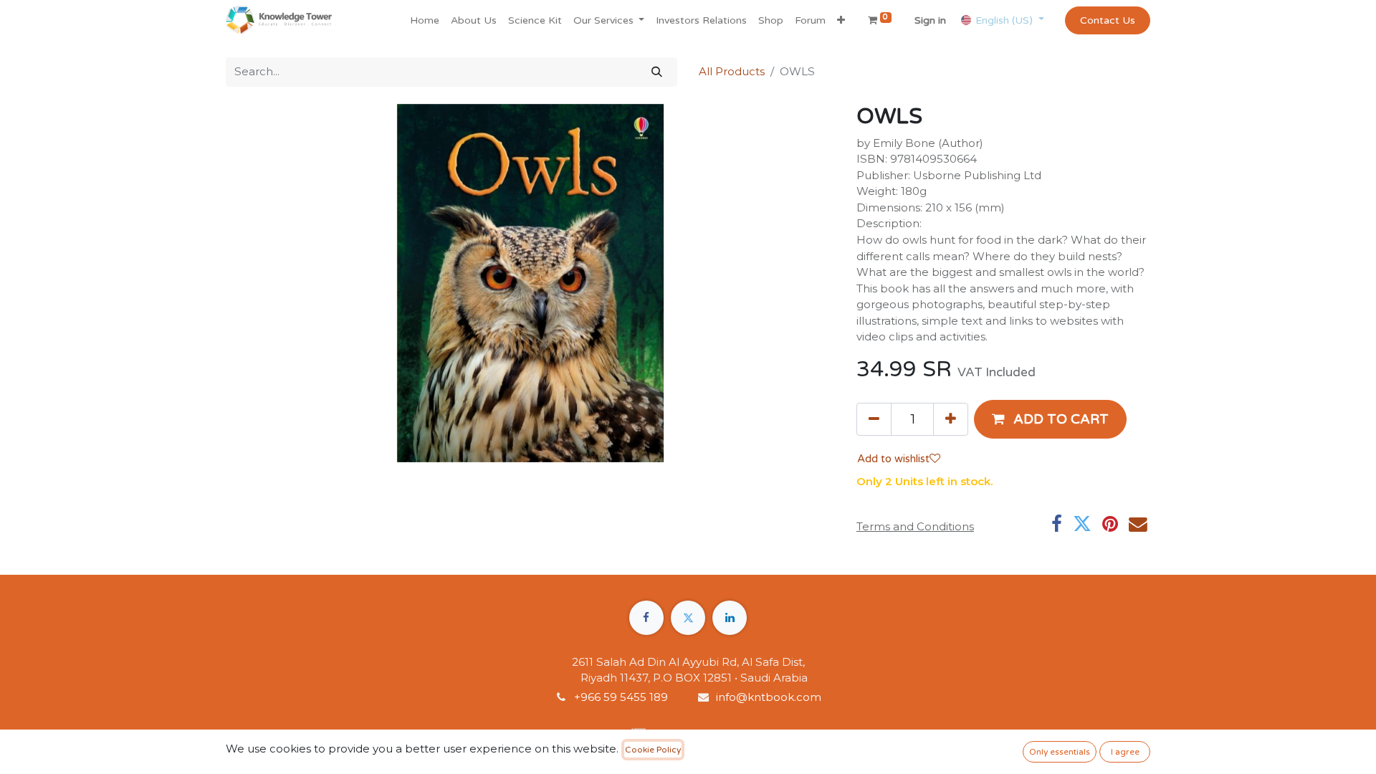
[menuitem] (424, 20)
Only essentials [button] (1059, 752)
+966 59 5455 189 (622, 697)
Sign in (930, 20)
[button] (841, 20)
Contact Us (1107, 20)
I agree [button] (1125, 752)
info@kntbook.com (768, 697)
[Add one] (950, 419)
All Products (732, 71)
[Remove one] (874, 419)
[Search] (656, 72)
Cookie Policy (653, 750)
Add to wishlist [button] (893, 458)
